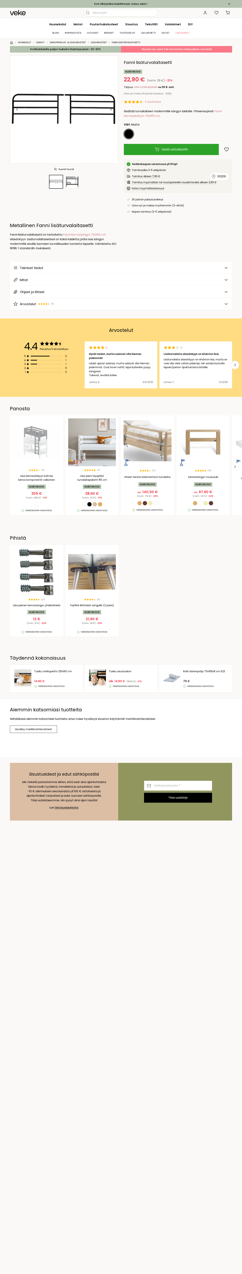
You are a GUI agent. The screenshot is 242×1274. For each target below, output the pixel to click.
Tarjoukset (182, 32)
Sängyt (40, 42)
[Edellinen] (17, 109)
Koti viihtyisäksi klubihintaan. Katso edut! (120, 4)
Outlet (166, 32)
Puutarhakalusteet (104, 24)
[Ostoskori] (228, 12)
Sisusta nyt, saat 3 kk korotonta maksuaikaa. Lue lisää (177, 49)
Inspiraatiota (73, 32)
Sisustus (131, 24)
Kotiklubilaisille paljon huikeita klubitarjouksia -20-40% (65, 49)
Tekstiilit (151, 24)
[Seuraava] (111, 109)
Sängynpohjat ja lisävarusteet (68, 42)
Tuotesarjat (128, 32)
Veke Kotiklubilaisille (145, 87)
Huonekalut (57, 24)
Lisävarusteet (99, 42)
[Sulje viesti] (229, 4)
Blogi (55, 32)
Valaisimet (173, 24)
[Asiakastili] (205, 12)
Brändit (109, 32)
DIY (190, 24)
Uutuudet (93, 32)
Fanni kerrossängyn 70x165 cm (84, 235)
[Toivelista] (216, 12)
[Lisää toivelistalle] (226, 149)
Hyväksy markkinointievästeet (33, 729)
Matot (78, 24)
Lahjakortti (148, 32)
